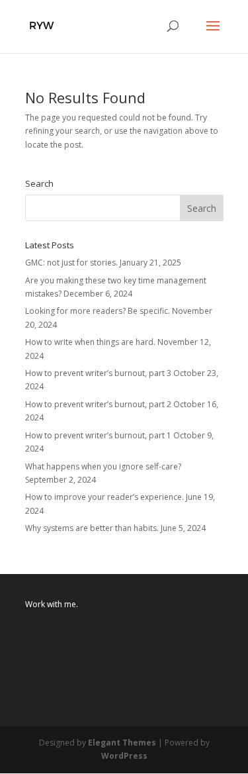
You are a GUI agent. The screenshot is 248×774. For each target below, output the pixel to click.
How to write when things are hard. (90, 342)
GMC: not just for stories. (71, 262)
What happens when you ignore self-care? (103, 466)
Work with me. (51, 604)
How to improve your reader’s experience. (104, 497)
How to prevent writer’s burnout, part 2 (98, 404)
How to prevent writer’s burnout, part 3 (98, 373)
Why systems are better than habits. (92, 528)
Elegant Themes (122, 742)
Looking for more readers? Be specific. (97, 310)
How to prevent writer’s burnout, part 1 (98, 435)
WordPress (124, 755)
